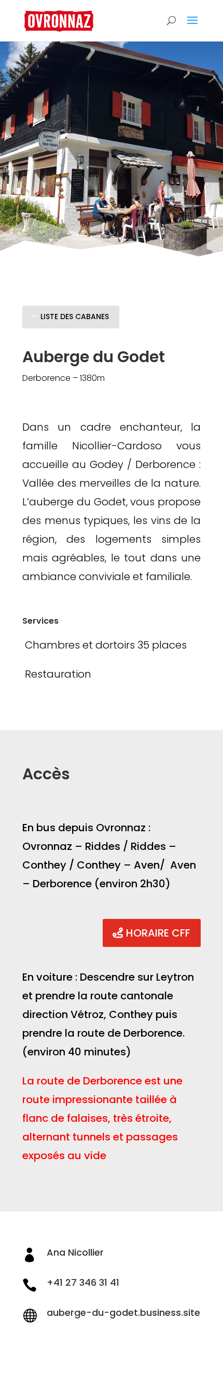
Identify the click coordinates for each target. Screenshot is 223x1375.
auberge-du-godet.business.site (123, 1312)
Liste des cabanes (74, 316)
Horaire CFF (158, 933)
